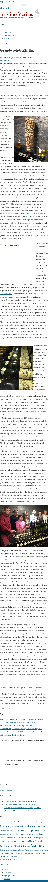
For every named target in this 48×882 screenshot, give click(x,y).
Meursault (25, 841)
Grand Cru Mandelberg (16, 725)
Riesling (35, 728)
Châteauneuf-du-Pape (23, 830)
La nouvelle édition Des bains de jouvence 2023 (21, 801)
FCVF (37, 834)
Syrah (2, 853)
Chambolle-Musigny (37, 822)
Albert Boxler (5, 719)
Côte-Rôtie (11, 834)
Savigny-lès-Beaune (42, 850)
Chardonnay (28, 826)
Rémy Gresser (27, 728)
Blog (6, 869)
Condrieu (37, 830)
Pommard (27, 846)
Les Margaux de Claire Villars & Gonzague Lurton (22, 807)
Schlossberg (11, 732)
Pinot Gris (9, 846)
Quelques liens (9, 875)
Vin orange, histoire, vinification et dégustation (20, 804)
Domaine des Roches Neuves (27, 834)
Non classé (28, 57)
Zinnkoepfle (13, 856)
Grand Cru (30, 837)
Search (24, 5)
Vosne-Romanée (40, 853)
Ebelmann (29, 719)
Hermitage (37, 838)
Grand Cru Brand (10, 722)
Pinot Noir (18, 845)
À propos (7, 872)
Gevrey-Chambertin (6, 838)
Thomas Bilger (8, 57)
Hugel (11, 728)
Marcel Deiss (13, 841)
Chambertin (27, 822)
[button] (4, 8)
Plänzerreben (17, 728)
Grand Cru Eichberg (24, 722)
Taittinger (6, 853)
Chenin (12, 830)
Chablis (21, 822)
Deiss (17, 834)
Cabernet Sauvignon (11, 822)
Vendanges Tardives (11, 735)
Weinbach (21, 735)
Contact (7, 878)
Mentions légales (6, 790)
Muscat (32, 841)
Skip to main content (7, 1)
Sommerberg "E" (30, 732)
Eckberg (36, 719)
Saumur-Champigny (25, 850)
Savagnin (34, 850)
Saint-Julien (9, 850)
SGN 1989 (20, 732)
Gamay (41, 834)
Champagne (7, 826)
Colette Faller (21, 719)
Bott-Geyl (13, 719)
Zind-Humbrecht (5, 856)
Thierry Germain (16, 853)
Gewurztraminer (19, 837)
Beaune (2, 822)
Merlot (19, 841)
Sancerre (16, 850)
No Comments (5, 60)
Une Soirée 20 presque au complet (16, 811)
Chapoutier (18, 826)
